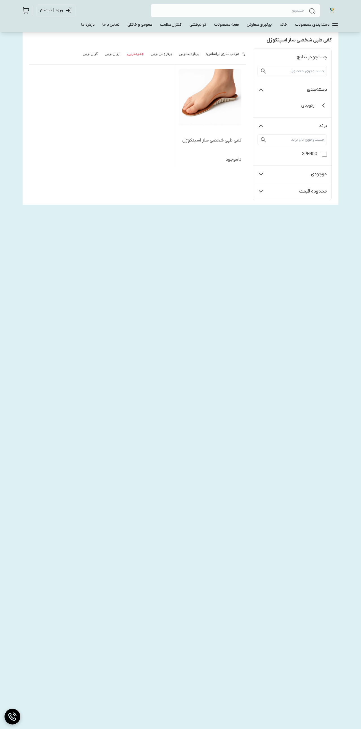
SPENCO (309, 154)
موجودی (319, 174)
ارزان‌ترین (112, 54)
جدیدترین (135, 54)
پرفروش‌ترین (161, 54)
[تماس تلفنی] (12, 716)
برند (323, 126)
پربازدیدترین (189, 54)
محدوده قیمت (313, 191)
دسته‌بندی (317, 89)
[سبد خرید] (26, 10)
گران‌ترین (90, 54)
